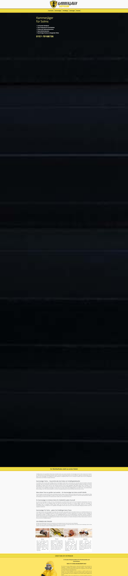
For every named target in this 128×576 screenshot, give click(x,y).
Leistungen (72, 11)
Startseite (50, 11)
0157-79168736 (44, 36)
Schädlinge (65, 11)
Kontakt (78, 11)
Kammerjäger (58, 11)
